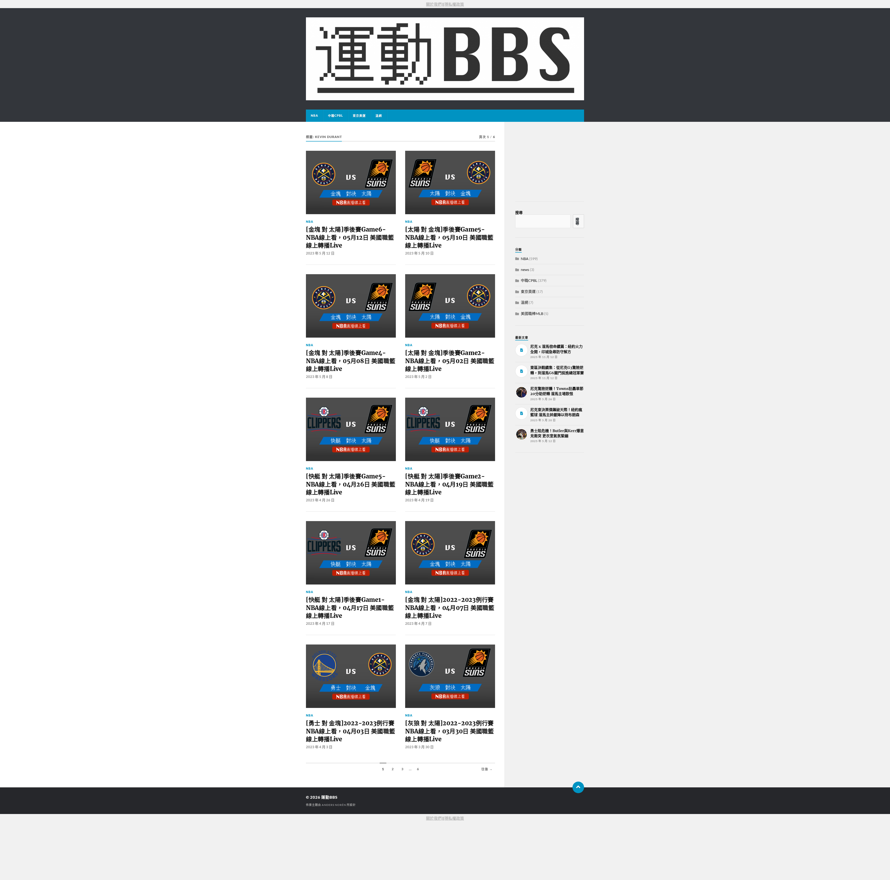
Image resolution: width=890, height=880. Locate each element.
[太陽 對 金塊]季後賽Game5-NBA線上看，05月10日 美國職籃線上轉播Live (449, 237)
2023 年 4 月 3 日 (319, 747)
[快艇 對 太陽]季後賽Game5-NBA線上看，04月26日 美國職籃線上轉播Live (350, 484)
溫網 (378, 115)
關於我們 (434, 4)
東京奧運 (359, 115)
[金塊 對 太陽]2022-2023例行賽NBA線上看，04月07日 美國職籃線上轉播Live (449, 607)
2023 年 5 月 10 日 (419, 253)
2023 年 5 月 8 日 (319, 376)
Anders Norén (334, 805)
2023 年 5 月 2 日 (418, 376)
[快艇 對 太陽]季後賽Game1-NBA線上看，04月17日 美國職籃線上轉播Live (350, 607)
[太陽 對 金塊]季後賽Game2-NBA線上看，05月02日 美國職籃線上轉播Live (449, 361)
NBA (314, 115)
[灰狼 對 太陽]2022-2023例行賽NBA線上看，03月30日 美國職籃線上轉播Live (449, 731)
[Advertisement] (550, 491)
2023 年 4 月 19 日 (419, 500)
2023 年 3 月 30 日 (419, 747)
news (525, 269)
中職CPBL (335, 115)
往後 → (487, 769)
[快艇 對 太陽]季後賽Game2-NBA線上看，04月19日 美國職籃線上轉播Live (449, 484)
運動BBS (329, 797)
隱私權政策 (454, 4)
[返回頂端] (578, 787)
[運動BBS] (445, 58)
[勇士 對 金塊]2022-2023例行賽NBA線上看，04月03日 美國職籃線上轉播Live (350, 731)
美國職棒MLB (532, 313)
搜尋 (519, 212)
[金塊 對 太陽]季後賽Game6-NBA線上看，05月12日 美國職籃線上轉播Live (350, 237)
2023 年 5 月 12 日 (320, 253)
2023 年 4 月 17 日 (320, 623)
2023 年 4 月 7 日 (418, 623)
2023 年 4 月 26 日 (320, 500)
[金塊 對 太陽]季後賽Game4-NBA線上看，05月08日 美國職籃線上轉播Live (350, 361)
